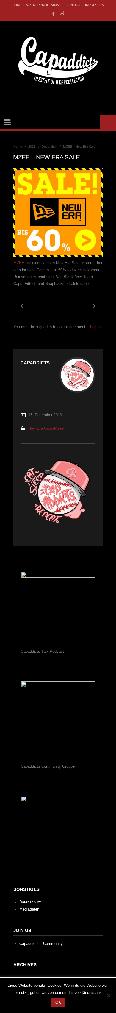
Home (17, 5)
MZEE (19, 263)
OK (58, 1002)
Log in (95, 327)
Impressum (94, 5)
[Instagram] (62, 13)
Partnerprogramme (43, 5)
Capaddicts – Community (41, 943)
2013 (31, 146)
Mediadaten (29, 909)
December (49, 146)
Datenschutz (30, 902)
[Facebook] (53, 13)
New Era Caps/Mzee (46, 428)
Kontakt (73, 5)
